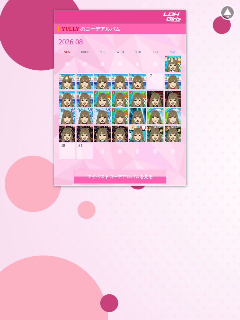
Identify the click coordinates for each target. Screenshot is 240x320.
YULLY (71, 29)
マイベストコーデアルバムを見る (120, 176)
